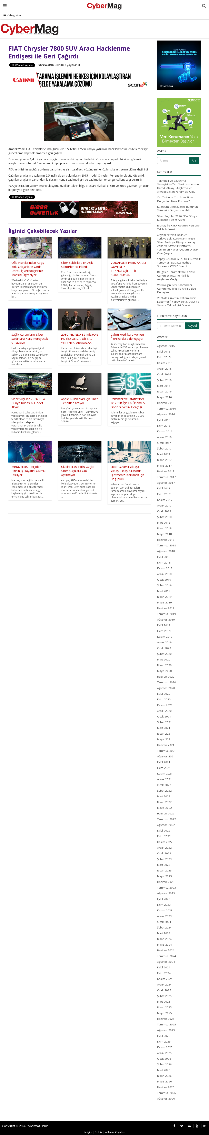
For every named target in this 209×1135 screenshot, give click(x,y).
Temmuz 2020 (166, 682)
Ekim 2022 (164, 836)
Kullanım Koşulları (115, 1132)
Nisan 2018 (164, 528)
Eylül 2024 (163, 967)
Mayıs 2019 (164, 602)
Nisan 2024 (164, 939)
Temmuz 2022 (166, 819)
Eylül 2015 (163, 351)
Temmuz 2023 (166, 887)
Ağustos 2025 (166, 1030)
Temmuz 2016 (166, 408)
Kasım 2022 (164, 842)
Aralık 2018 (164, 574)
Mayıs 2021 (164, 739)
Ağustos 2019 (166, 619)
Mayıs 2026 (164, 1081)
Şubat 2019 (164, 585)
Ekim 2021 (164, 768)
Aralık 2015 (164, 368)
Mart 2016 (163, 386)
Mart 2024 (163, 933)
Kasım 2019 (164, 636)
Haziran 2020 (165, 676)
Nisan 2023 (164, 870)
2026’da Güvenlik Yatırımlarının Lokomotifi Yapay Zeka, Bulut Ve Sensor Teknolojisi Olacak (178, 301)
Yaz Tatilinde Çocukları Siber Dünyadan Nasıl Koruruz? (175, 199)
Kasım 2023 (164, 910)
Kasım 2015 (164, 363)
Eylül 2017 (163, 488)
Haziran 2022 (165, 813)
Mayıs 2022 (164, 808)
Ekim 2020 (164, 699)
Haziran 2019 (165, 608)
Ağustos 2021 (166, 756)
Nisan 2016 (164, 391)
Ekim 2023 (164, 904)
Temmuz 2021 (166, 751)
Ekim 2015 (164, 357)
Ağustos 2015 (166, 346)
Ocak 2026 (164, 1058)
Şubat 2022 (164, 790)
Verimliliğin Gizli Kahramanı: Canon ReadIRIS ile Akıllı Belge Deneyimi (176, 288)
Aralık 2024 (164, 984)
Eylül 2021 (163, 762)
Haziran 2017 (165, 471)
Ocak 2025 (164, 990)
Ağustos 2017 (166, 483)
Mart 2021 (163, 728)
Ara (194, 160)
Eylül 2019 (163, 625)
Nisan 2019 (164, 597)
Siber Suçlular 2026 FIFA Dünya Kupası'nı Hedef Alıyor (177, 218)
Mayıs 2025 (164, 1013)
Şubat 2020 (164, 654)
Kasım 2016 (164, 431)
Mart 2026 (163, 1070)
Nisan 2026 (164, 1076)
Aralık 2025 (164, 1053)
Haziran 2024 (165, 950)
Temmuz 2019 (166, 614)
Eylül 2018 (163, 557)
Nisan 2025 (164, 1007)
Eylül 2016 (163, 420)
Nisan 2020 (164, 665)
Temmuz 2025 (166, 1024)
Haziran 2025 (165, 1019)
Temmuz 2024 (166, 956)
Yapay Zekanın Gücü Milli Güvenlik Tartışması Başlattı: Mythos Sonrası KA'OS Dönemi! (179, 262)
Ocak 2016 (164, 374)
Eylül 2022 (163, 830)
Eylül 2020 (163, 694)
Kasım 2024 (164, 979)
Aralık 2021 (164, 779)
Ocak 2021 (164, 716)
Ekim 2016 (164, 425)
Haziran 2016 (165, 403)
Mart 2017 (163, 454)
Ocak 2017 (164, 443)
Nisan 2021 (164, 733)
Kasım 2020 (164, 705)
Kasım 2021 (164, 773)
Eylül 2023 (163, 899)
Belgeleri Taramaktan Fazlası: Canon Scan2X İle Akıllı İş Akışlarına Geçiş (176, 275)
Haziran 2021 (165, 745)
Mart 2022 (163, 796)
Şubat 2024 (164, 927)
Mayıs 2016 (164, 397)
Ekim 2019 (164, 631)
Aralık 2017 (164, 505)
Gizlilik (98, 1132)
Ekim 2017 (164, 494)
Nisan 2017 (164, 460)
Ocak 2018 (164, 511)
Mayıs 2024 (164, 944)
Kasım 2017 (164, 500)
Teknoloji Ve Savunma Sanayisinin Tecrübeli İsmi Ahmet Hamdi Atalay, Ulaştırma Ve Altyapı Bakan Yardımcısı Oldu (178, 186)
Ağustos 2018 (166, 551)
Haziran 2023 (165, 882)
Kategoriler (13, 15)
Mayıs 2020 (164, 671)
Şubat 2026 (164, 1064)
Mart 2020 (163, 659)
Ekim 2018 (164, 562)
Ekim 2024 (164, 973)
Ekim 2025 (164, 1041)
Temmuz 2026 (166, 1093)
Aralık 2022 (164, 847)
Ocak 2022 (164, 785)
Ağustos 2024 (166, 962)
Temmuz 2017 (166, 477)
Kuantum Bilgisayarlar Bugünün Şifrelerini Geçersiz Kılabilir (177, 208)
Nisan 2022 (164, 802)
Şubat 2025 (164, 996)
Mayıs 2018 (164, 534)
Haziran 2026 (165, 1087)
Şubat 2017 (164, 448)
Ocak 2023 (164, 853)
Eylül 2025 (163, 1036)
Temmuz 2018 (166, 545)
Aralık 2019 (164, 642)
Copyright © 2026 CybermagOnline (25, 1126)
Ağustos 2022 (166, 825)
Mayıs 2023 (164, 876)
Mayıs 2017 (164, 465)
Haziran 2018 (165, 540)
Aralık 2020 (164, 711)
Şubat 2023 (164, 859)
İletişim (88, 1132)
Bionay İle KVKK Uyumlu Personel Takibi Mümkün (178, 227)
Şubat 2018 (164, 517)
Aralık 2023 (164, 916)
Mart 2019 (163, 591)
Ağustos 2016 (166, 414)
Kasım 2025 (164, 1047)
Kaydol (192, 325)
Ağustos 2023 (166, 893)
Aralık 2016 (164, 437)
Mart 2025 (163, 1001)
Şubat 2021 (164, 722)
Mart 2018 (163, 522)
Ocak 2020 (164, 648)
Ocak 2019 (164, 579)
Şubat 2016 (164, 380)
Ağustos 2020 (166, 688)
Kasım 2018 (164, 568)
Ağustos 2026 (166, 1098)
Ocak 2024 (164, 922)
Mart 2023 (163, 865)
